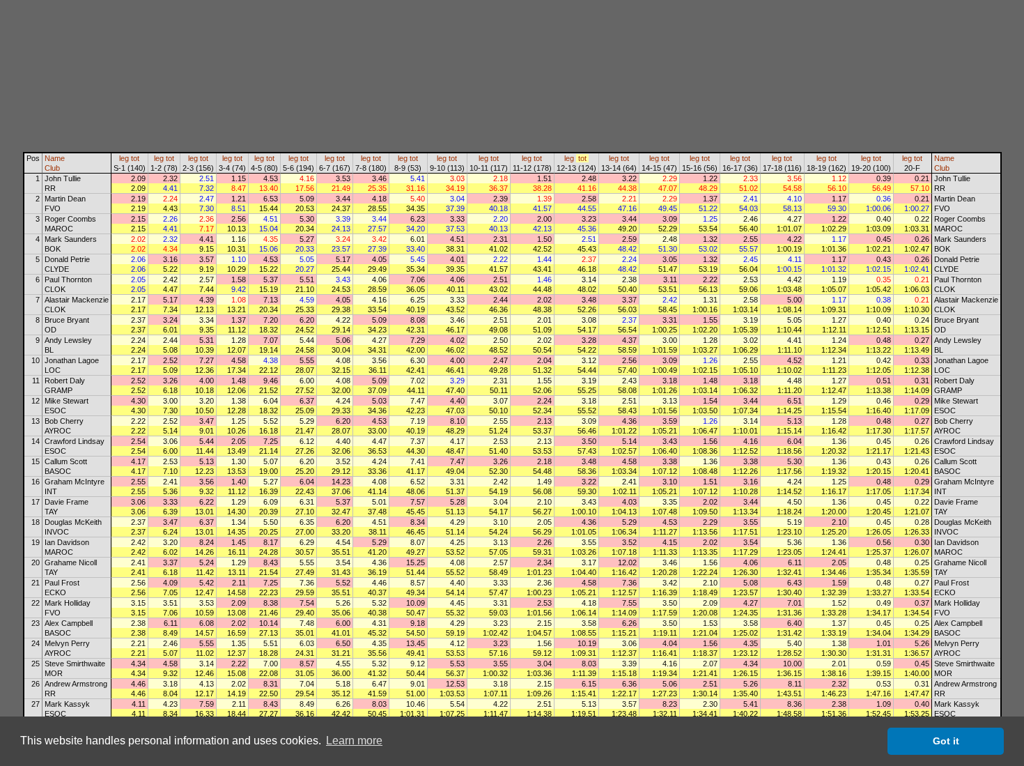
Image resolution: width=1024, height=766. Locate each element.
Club (52, 168)
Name (55, 158)
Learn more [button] (354, 740)
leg (124, 158)
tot (135, 158)
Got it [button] (946, 740)
